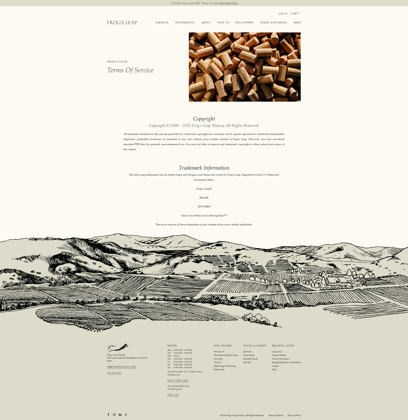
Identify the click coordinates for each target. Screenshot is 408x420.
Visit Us (223, 22)
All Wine (247, 352)
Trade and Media (273, 22)
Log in (283, 13)
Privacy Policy (294, 415)
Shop (297, 22)
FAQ (274, 369)
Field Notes (219, 369)
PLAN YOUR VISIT (178, 381)
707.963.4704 (114, 373)
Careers (275, 366)
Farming (162, 22)
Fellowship (245, 22)
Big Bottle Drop (229, 3)
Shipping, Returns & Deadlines (286, 362)
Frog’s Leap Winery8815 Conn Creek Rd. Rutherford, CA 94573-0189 (127, 357)
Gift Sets (247, 362)
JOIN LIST (173, 395)
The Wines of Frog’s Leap (226, 355)
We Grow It (219, 352)
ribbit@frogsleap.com (121, 367)
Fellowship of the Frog (225, 366)
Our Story (218, 359)
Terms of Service (276, 415)
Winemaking (185, 22)
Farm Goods (249, 355)
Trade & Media (279, 355)
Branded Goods (250, 359)
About (206, 22)
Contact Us (277, 352)
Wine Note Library (280, 359)
